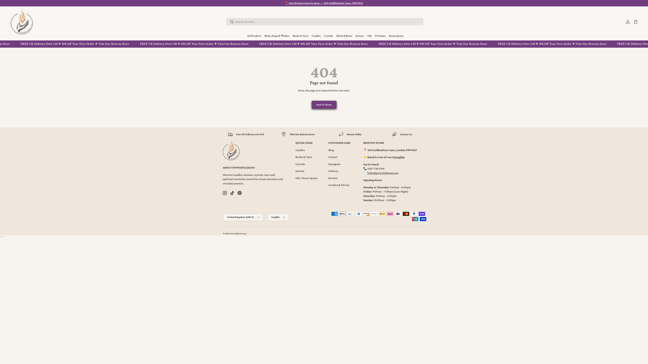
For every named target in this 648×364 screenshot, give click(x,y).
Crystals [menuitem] (328, 36)
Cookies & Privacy (338, 185)
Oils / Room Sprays (306, 178)
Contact (333, 157)
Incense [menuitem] (360, 36)
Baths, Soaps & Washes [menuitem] (277, 36)
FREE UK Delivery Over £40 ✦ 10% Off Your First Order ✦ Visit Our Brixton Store (70, 44)
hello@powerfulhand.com (382, 173)
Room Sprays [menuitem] (396, 36)
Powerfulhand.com (238, 233)
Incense (299, 171)
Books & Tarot (303, 157)
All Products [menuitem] (254, 36)
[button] (635, 22)
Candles (300, 150)
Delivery (333, 171)
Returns (333, 178)
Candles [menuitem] (316, 36)
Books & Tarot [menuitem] (300, 36)
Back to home (324, 104)
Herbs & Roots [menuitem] (344, 36)
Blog (331, 150)
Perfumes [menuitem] (380, 36)
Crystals (300, 164)
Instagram (334, 164)
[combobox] (324, 21)
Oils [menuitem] (369, 36)
